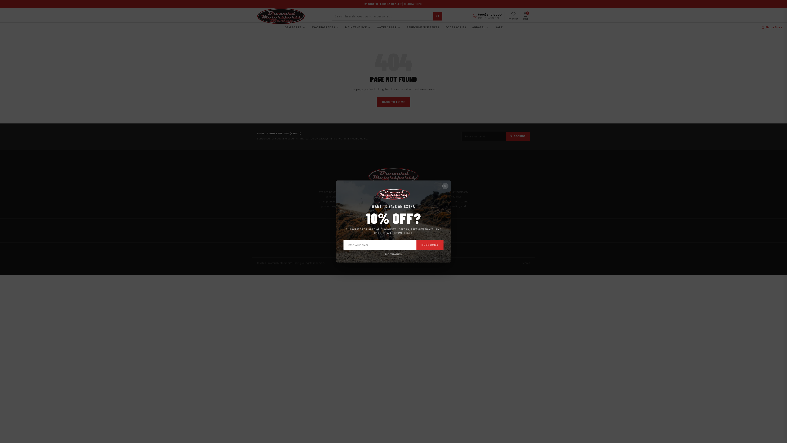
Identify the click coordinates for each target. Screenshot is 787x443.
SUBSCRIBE (430, 245)
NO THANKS (393, 254)
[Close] (445, 186)
